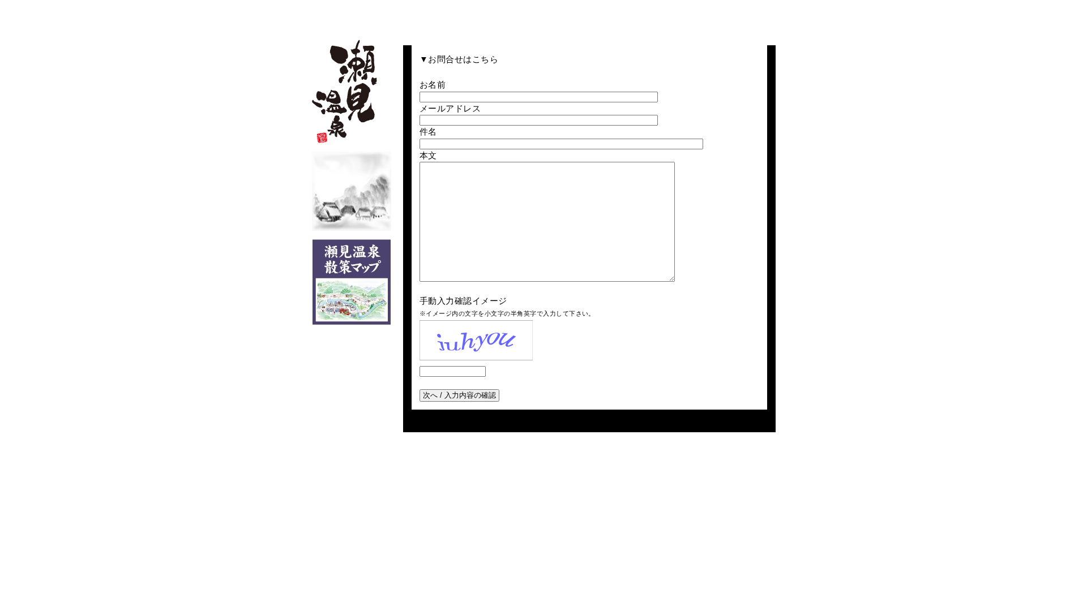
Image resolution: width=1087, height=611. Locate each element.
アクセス (713, 15)
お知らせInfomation (759, 15)
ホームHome (401, 15)
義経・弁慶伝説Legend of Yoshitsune (661, 15)
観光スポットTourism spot (606, 15)
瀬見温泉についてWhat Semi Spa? (448, 15)
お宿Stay (497, 15)
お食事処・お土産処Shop (547, 15)
